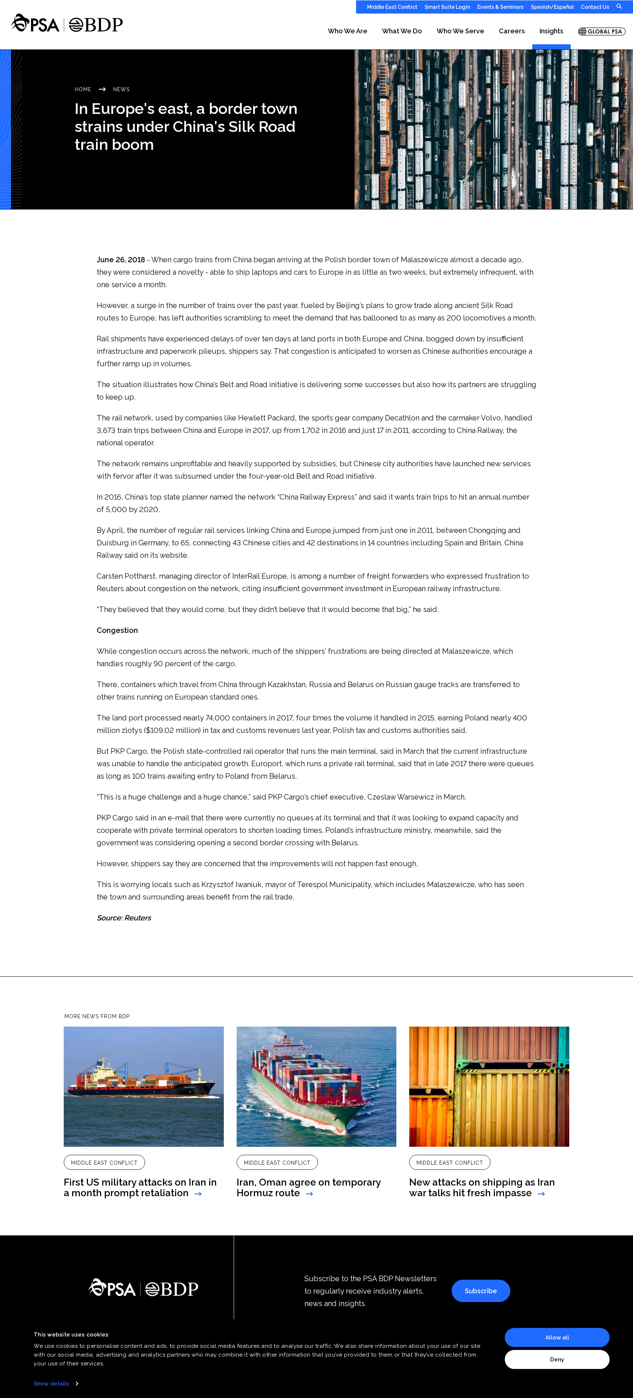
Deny (557, 1359)
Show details (51, 1383)
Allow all (557, 1337)
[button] (348, 31)
